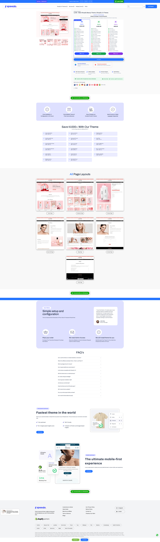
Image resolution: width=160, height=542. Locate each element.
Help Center (65, 509)
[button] (62, 6)
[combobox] (135, 6)
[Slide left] (37, 42)
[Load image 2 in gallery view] (50, 42)
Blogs (64, 515)
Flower (71, 525)
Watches (98, 525)
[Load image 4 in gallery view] (64, 42)
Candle (38, 528)
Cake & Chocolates (68, 528)
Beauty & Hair (46, 525)
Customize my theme (68, 507)
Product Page (109, 213)
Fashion (38, 525)
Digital (59, 528)
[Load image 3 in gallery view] (57, 42)
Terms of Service (67, 513)
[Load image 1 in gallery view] (42, 42)
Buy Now (82, 53)
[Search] (128, 6)
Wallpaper (84, 525)
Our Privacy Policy (90, 507)
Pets (91, 525)
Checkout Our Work (90, 513)
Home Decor (63, 525)
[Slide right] (69, 42)
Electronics (52, 528)
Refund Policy (89, 509)
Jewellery (55, 525)
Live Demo (99, 59)
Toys (77, 525)
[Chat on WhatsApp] (119, 1)
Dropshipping (106, 525)
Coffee (45, 528)
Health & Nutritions (116, 525)
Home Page (50, 213)
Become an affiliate (67, 511)
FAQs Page (80, 282)
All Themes (151, 6)
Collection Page (80, 213)
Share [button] (76, 88)
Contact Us (88, 511)
